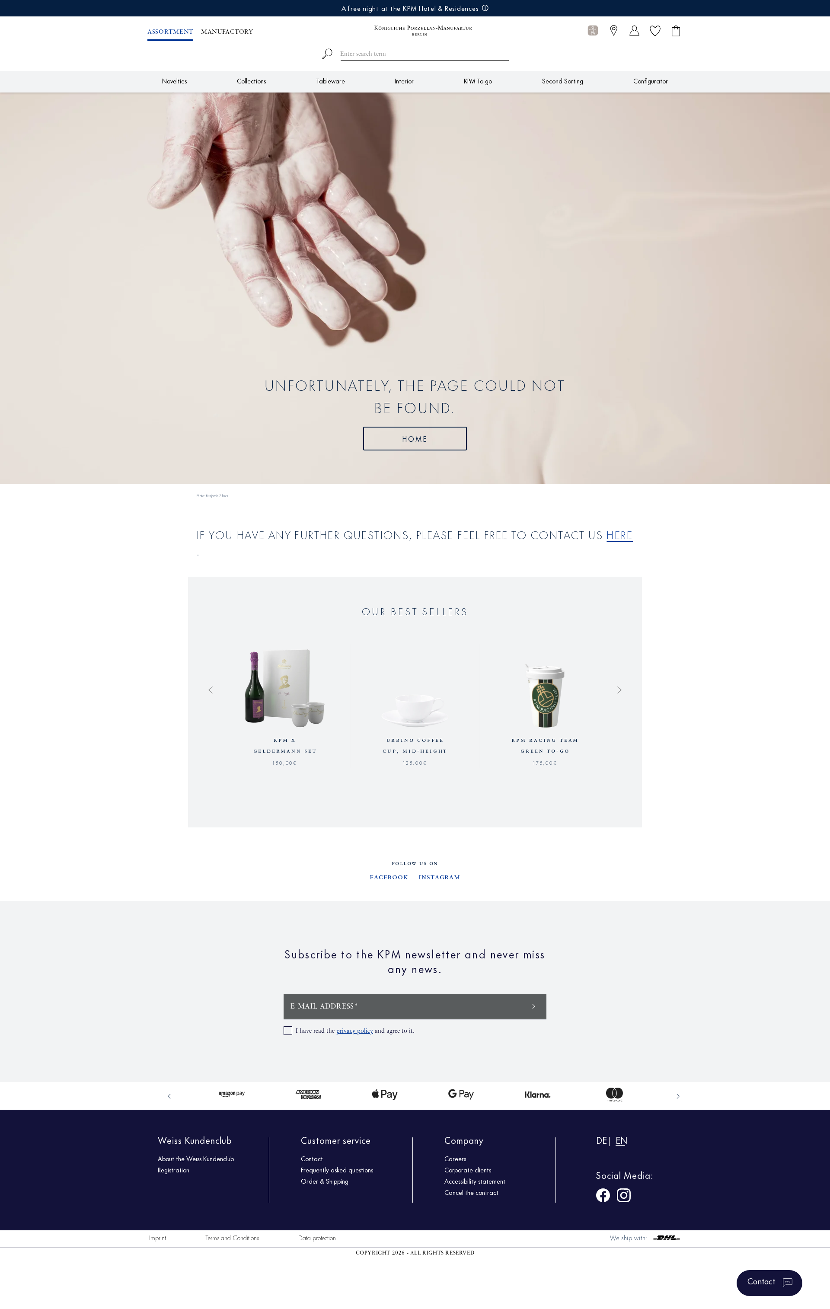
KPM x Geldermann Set (285, 745)
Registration (173, 1170)
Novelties (174, 81)
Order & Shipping (324, 1181)
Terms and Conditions (232, 1237)
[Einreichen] (534, 1006)
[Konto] (634, 30)
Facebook (389, 877)
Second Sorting (562, 81)
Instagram (439, 877)
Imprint (157, 1237)
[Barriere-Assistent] (592, 30)
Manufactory (227, 32)
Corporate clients (467, 1170)
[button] (592, 30)
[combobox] (415, 52)
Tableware (330, 81)
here (620, 534)
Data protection (317, 1237)
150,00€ (285, 762)
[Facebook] (603, 1196)
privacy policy (354, 1031)
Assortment (170, 32)
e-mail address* (324, 1006)
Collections (251, 81)
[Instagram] (624, 1196)
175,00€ (545, 762)
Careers (455, 1158)
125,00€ (415, 762)
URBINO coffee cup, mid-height (415, 745)
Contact (312, 1158)
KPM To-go (478, 81)
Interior (404, 81)
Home (415, 438)
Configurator (650, 81)
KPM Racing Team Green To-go (545, 745)
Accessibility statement (474, 1181)
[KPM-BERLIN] (415, 30)
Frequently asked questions (337, 1170)
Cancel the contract (471, 1192)
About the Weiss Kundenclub (196, 1158)
